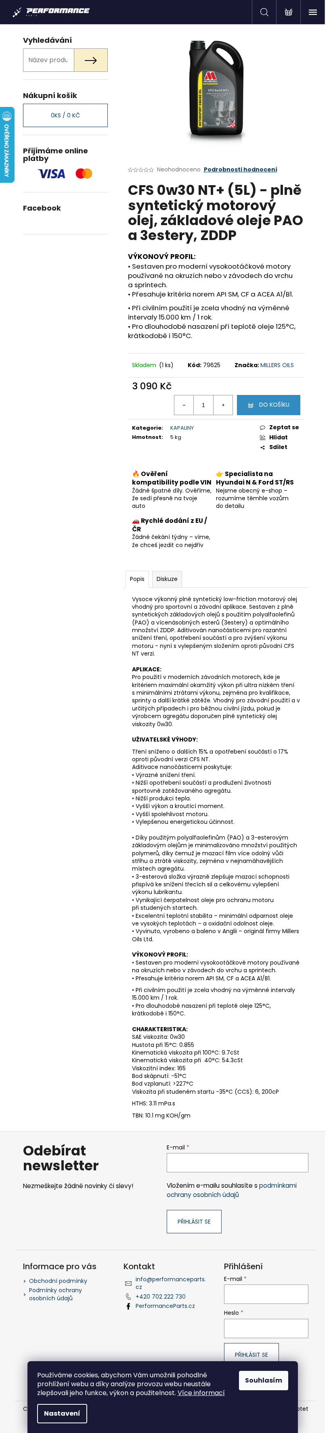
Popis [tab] (137, 579)
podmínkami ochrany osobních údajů (232, 1190)
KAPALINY (182, 428)
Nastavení (62, 1413)
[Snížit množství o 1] (184, 405)
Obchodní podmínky (58, 1281)
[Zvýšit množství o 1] (223, 405)
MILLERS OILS (277, 365)
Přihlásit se (194, 1222)
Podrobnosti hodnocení (240, 169)
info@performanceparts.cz (171, 1283)
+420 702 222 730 (161, 1297)
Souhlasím (263, 1380)
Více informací (201, 1392)
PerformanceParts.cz (165, 1306)
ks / (65, 115)
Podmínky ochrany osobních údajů (55, 1294)
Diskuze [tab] (167, 579)
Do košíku (274, 405)
